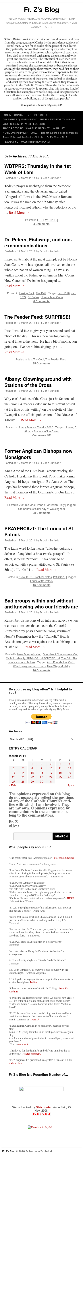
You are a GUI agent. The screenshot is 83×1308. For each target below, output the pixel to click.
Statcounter (44, 1107)
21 (23, 777)
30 (41, 781)
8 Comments (41, 301)
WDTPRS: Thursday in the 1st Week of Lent (37, 169)
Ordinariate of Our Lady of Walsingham (41, 509)
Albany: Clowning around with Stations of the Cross (38, 382)
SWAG (34, 132)
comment (23, 1044)
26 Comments (41, 670)
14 (23, 772)
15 (32, 772)
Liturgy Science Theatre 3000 (35, 427)
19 (69, 772)
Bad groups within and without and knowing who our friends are (41, 603)
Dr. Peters (33, 297)
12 (69, 768)
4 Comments (41, 224)
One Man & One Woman (57, 654)
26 (69, 777)
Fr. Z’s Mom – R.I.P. (57, 137)
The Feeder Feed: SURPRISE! (37, 316)
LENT (40, 220)
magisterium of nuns (33, 666)
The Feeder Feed (55, 359)
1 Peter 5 (34, 1019)
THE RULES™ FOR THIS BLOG (57, 119)
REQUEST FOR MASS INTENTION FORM (26, 141)
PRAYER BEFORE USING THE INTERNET (26, 128)
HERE (70, 898)
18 (60, 772)
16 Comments (41, 585)
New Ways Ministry (58, 666)
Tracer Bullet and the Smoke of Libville (23, 137)
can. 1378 (64, 293)
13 (13, 772)
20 (13, 777)
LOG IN (7, 115)
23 (41, 777)
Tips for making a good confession (59, 132)
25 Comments (41, 363)
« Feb (12, 785)
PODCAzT (59, 577)
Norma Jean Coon (52, 297)
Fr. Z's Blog (41, 9)
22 (32, 777)
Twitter (33, 982)
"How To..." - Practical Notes (35, 577)
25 (60, 777)
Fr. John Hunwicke (64, 857)
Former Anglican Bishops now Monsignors (38, 453)
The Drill (41, 293)
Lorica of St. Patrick (41, 581)
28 (23, 781)
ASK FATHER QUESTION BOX (20, 119)
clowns (69, 427)
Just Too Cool (36, 359)
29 (32, 781)
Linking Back (27, 293)
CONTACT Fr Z (22, 115)
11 (60, 768)
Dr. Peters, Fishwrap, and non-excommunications (38, 242)
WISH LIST (59, 128)
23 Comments (41, 513)
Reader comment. (32, 1053)
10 (50, 768)
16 (41, 772)
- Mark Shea (15, 1063)
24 (50, 777)
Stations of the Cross (46, 431)
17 (50, 772)
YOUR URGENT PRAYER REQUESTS (24, 123)
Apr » (71, 785)
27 (13, 781)
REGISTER (40, 115)
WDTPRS (50, 220)
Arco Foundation (57, 662)
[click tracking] (41, 1114)
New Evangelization (29, 654)
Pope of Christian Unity (51, 505)
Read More (19, 212)
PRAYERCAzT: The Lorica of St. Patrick (39, 531)
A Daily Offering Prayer (15, 132)
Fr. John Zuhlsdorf (50, 178)
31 (50, 781)
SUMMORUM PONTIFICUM (43, 658)
